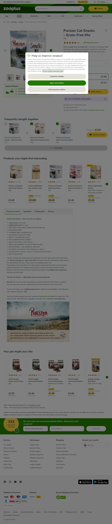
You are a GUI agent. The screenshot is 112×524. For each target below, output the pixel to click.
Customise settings (57, 76)
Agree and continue (57, 83)
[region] (56, 73)
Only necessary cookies (56, 89)
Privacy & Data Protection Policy (53, 71)
